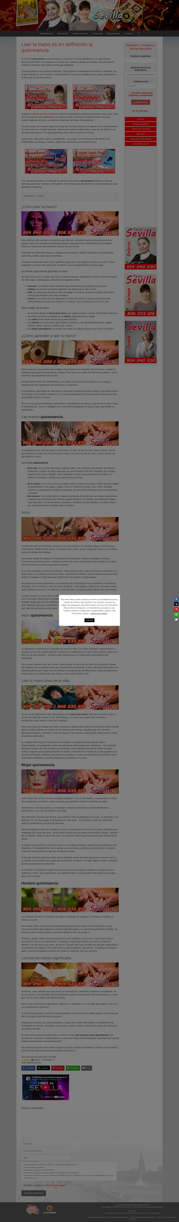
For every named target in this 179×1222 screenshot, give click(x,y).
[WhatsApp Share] (176, 614)
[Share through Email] (176, 619)
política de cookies (99, 613)
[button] (176, 624)
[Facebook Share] (176, 599)
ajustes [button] (86, 613)
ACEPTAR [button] (89, 620)
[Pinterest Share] (176, 609)
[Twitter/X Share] (176, 604)
